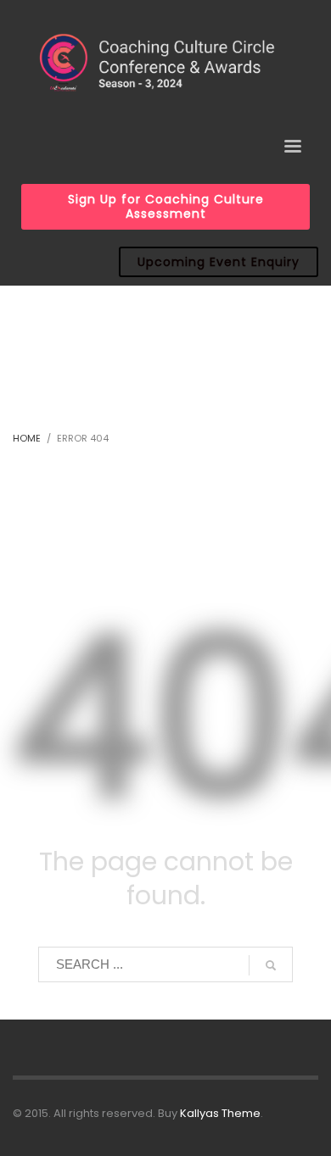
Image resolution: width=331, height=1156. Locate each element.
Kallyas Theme (220, 1113)
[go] (271, 965)
